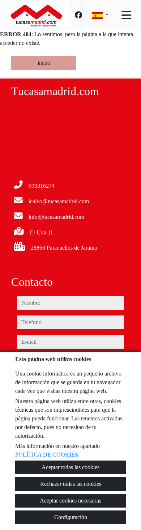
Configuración (70, 517)
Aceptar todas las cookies (70, 467)
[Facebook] (78, 15)
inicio (44, 63)
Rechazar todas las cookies (70, 484)
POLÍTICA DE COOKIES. (47, 454)
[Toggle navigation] (126, 15)
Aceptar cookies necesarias (70, 500)
